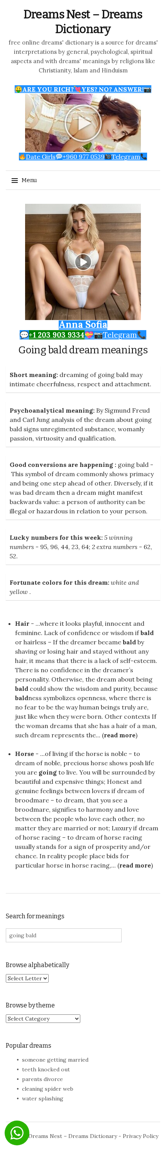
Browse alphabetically (37, 965)
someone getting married (55, 1059)
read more (120, 735)
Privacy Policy (140, 1136)
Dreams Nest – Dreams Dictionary (72, 1136)
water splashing (42, 1098)
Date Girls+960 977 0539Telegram (83, 156)
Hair (22, 623)
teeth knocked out (46, 1069)
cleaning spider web (47, 1088)
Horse (24, 753)
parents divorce (42, 1079)
